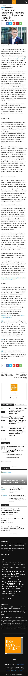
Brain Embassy (5, 564)
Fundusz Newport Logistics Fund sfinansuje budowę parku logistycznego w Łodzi (16, 489)
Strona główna (4, 5)
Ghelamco (22, 574)
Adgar (9, 562)
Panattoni (11, 584)
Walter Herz (6, 598)
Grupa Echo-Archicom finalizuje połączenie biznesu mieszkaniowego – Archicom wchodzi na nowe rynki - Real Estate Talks (15, 449)
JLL (10, 579)
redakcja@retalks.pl (5, 554)
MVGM (3, 584)
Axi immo (18, 562)
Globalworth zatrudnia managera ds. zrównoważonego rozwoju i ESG (20, 376)
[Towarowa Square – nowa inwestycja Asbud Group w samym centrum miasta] (14, 478)
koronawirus (18, 581)
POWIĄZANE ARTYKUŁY (7, 404)
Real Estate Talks (10, 586)
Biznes (10, 5)
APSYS (13, 562)
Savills (4, 588)
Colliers (5, 567)
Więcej (6, 7)
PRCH (3, 586)
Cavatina (13, 564)
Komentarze (11, 7)
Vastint (16, 595)
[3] (8, 60)
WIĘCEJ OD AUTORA (19, 404)
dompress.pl (6, 574)
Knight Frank (7, 581)
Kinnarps (17, 579)
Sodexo (23, 589)
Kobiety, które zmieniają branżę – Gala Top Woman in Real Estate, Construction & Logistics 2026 (13, 607)
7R (3, 562)
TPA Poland (4, 593)
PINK (22, 584)
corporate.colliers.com (6, 315)
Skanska (17, 588)
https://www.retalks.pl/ (14, 395)
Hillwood (5, 579)
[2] (24, 58)
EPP (17, 574)
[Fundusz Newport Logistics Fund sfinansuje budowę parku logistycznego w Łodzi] (4, 489)
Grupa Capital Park (15, 576)
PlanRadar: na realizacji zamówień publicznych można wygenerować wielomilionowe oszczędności (10, 510)
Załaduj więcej (13, 533)
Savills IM (11, 589)
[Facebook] (11, 398)
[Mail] (17, 398)
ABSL (6, 562)
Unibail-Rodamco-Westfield (8, 595)
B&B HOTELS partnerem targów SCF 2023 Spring (7, 375)
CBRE (18, 564)
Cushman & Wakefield (13, 571)
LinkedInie (9, 317)
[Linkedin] (14, 398)
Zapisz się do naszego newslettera (14, 670)
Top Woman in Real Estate (12, 591)
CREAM (23, 567)
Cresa (4, 569)
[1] (17, 58)
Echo (13, 574)
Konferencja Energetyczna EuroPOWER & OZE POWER (13, 628)
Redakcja (6, 20)
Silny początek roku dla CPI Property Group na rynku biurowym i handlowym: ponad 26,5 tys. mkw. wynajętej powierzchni (17, 420)
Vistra (20, 595)
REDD (18, 586)
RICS (22, 586)
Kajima (13, 579)
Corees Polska (15, 567)
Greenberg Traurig (6, 576)
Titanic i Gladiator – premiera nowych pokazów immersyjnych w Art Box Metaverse (12, 618)
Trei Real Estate (11, 593)
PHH (18, 584)
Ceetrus (23, 564)
